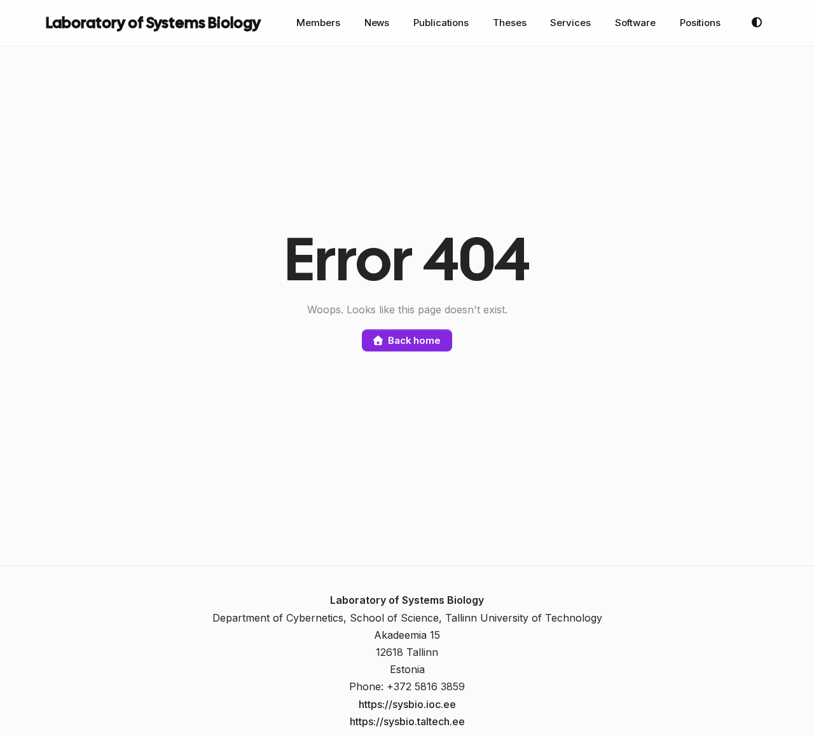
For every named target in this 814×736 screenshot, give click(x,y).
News (377, 23)
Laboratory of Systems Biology (153, 22)
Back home (414, 340)
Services (570, 23)
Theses (509, 23)
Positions (700, 23)
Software (635, 23)
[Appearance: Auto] (756, 22)
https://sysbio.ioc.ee (407, 704)
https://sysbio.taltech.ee (407, 721)
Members (318, 23)
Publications (441, 23)
